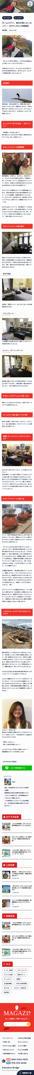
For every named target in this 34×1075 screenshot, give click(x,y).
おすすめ (6, 988)
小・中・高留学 (8, 970)
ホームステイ (8, 979)
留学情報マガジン (10, 1053)
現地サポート (21, 975)
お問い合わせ (23, 1053)
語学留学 (6, 992)
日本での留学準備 (21, 983)
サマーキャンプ (22, 970)
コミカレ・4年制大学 (20, 988)
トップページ (8, 1038)
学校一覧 (7, 1042)
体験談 (18, 979)
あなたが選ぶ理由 (25, 1038)
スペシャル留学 (8, 975)
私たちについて (9, 1049)
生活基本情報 (8, 983)
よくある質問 (23, 1049)
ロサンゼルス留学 (10, 1045)
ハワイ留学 (22, 1045)
